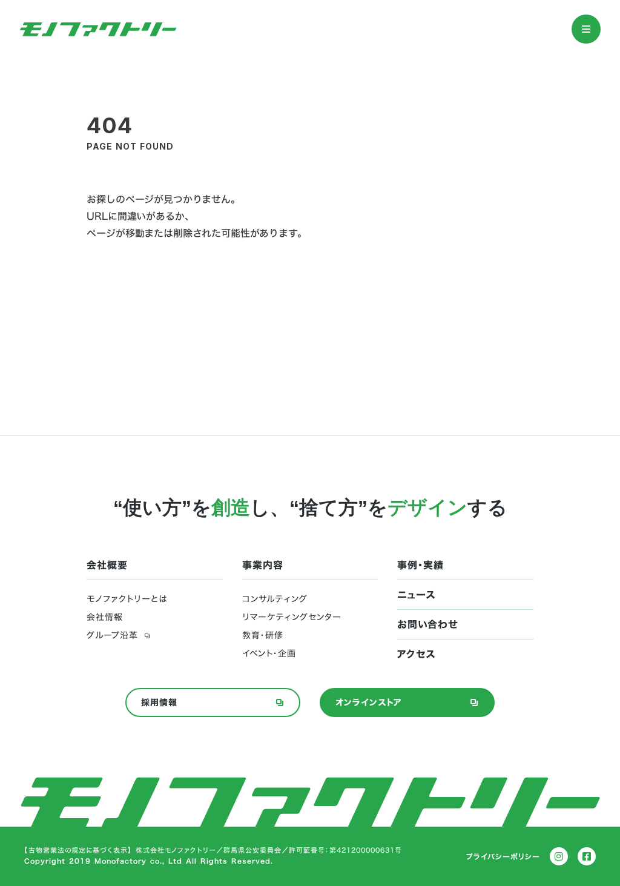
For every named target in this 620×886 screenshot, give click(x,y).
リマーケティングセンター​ (291, 617)
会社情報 (105, 617)
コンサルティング (275, 599)
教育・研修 (262, 635)
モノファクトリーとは (127, 599)
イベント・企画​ (269, 653)
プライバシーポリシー (503, 856)
